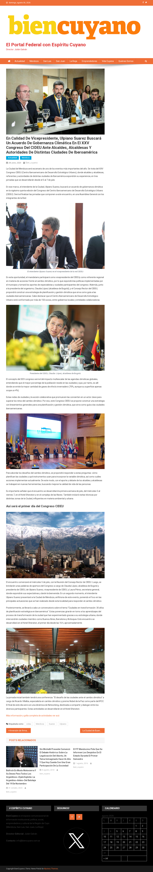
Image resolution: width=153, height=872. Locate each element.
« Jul (106, 858)
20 (124, 842)
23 (143, 842)
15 (137, 836)
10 (105, 836)
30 (143, 847)
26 (117, 847)
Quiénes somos (125, 61)
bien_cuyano (32, 162)
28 (130, 847)
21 (130, 842)
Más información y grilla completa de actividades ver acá (32, 715)
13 (124, 836)
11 (111, 836)
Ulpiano (63, 724)
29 (137, 847)
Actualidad (20, 61)
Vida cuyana (108, 61)
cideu (28, 724)
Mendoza (34, 61)
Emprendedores (89, 61)
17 (105, 842)
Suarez (52, 724)
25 (111, 847)
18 (111, 842)
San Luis (47, 61)
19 (117, 842)
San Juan (60, 61)
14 (130, 836)
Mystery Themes (51, 869)
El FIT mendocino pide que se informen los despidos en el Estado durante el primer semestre (87, 754)
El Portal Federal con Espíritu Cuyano (46, 44)
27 (124, 847)
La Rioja (73, 61)
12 (117, 836)
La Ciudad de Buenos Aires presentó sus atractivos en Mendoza (93, 730)
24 (105, 847)
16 (143, 836)
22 (137, 842)
